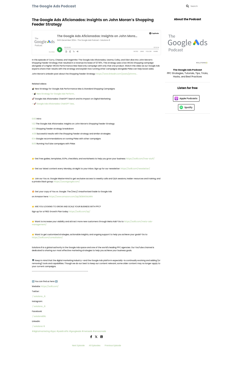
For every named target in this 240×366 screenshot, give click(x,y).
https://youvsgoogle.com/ (67, 181)
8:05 (34, 143)
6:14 (34, 138)
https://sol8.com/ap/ (79, 211)
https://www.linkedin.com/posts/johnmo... (116, 73)
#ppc (53, 331)
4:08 (34, 133)
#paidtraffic (62, 331)
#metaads (87, 331)
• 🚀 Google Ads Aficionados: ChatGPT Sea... (54, 103)
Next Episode (78, 345)
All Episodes (94, 345)
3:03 (34, 128)
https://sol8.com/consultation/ (47, 237)
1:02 (33, 123)
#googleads (75, 331)
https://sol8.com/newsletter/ (135, 168)
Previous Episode (113, 345)
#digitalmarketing (41, 331)
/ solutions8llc (39, 316)
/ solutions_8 (39, 296)
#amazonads (99, 331)
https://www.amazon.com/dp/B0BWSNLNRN (71, 196)
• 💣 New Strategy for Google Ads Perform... (54, 93)
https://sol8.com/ (49, 286)
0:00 (34, 118)
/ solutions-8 (39, 326)
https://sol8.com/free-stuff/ (140, 158)
